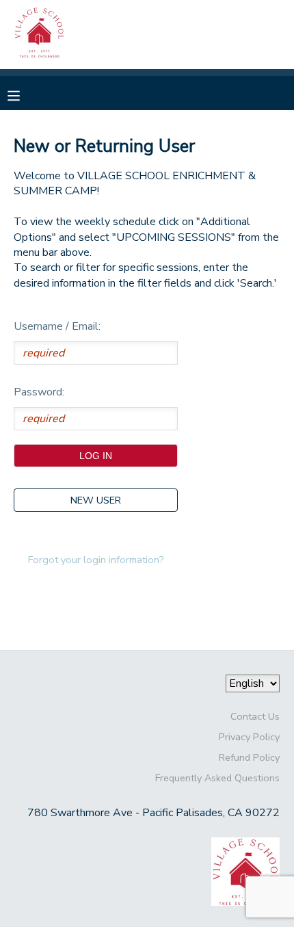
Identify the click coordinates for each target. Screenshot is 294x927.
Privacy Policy (249, 737)
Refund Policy (249, 757)
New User (95, 500)
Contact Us (255, 716)
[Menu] (24, 94)
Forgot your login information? (96, 559)
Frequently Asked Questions (217, 778)
